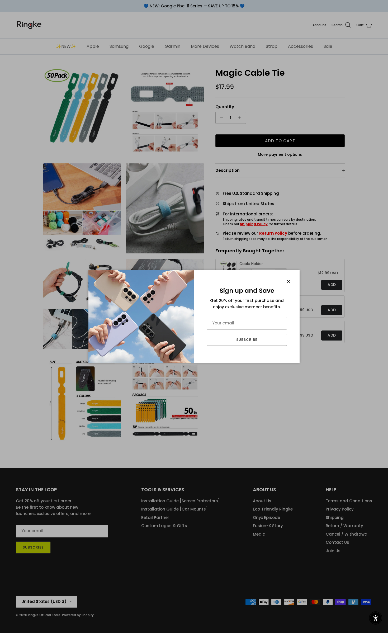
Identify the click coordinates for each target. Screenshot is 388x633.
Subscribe (246, 339)
